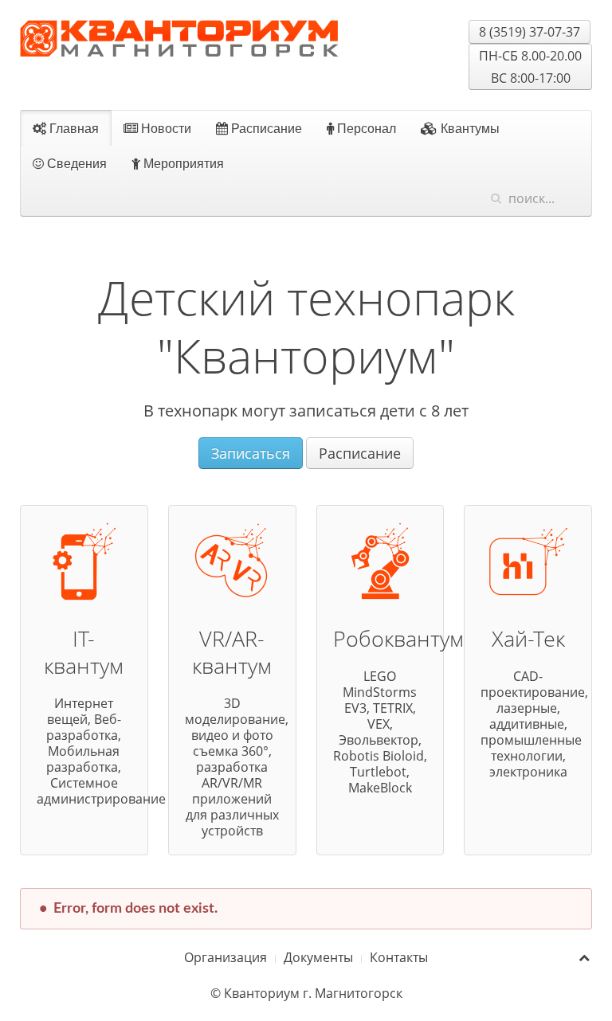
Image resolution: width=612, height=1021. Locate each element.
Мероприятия (182, 163)
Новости (164, 128)
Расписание (265, 128)
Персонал (365, 128)
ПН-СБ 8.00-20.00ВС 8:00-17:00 (530, 67)
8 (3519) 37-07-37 (529, 32)
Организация (225, 957)
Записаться (250, 453)
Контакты (399, 957)
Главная (72, 128)
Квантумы (468, 128)
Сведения (75, 163)
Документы (318, 957)
